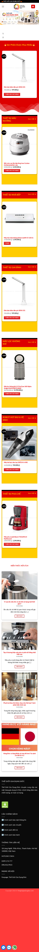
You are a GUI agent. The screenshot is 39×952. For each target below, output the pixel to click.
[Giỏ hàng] (33, 6)
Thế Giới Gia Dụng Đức (18, 877)
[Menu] (3, 6)
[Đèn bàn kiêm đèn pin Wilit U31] (19, 68)
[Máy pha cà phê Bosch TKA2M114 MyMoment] (19, 518)
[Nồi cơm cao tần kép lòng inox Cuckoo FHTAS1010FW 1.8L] (19, 144)
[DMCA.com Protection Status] (5, 804)
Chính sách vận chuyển (12, 825)
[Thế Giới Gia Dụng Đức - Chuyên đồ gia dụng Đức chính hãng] (19, 6)
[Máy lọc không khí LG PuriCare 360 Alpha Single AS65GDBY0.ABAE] (19, 367)
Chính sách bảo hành (12, 835)
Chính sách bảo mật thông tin (15, 820)
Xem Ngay (19, 616)
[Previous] (2, 27)
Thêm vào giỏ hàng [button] (12, 94)
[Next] (8, 27)
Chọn (7, 243)
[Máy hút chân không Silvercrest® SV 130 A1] (19, 219)
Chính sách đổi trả (11, 830)
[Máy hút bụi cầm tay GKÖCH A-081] (19, 443)
